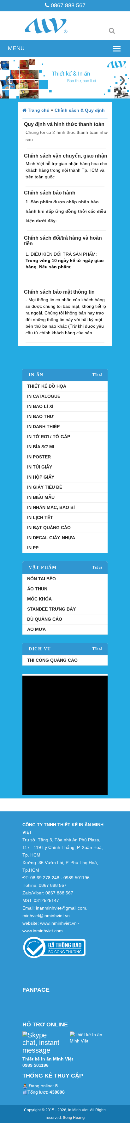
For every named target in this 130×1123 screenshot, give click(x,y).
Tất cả (97, 375)
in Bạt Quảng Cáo (49, 527)
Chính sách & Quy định (80, 110)
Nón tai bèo (41, 578)
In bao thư (40, 416)
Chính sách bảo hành (49, 192)
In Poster (39, 456)
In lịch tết (40, 517)
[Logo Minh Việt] (53, 26)
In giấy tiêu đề (44, 487)
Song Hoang (74, 1117)
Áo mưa (36, 629)
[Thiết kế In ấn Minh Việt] (89, 1037)
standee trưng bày (51, 609)
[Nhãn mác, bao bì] (65, 734)
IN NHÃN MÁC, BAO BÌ (51, 507)
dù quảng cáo (44, 619)
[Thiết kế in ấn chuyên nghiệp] (65, 78)
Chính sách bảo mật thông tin (59, 292)
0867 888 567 (67, 5)
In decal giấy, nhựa (51, 537)
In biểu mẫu (41, 497)
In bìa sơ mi (40, 446)
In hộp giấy (40, 477)
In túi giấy (39, 466)
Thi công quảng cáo (52, 660)
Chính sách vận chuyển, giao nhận (65, 155)
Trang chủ (38, 110)
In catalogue (43, 396)
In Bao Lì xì (40, 406)
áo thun (37, 588)
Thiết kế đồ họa (46, 386)
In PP (32, 547)
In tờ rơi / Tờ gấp (48, 436)
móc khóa (39, 598)
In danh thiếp (43, 426)
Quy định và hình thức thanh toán (64, 124)
